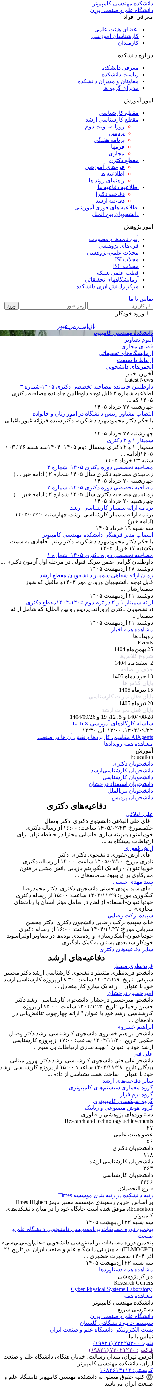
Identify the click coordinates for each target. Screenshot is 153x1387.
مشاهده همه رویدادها (128, 744)
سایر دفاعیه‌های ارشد (127, 1081)
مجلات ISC (126, 266)
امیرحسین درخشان (130, 993)
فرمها (118, 147)
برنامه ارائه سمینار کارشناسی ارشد (111, 508)
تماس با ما (140, 299)
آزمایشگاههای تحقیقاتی (112, 280)
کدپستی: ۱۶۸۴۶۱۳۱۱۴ (126, 1370)
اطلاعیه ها (112, 174)
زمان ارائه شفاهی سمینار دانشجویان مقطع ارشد (96, 575)
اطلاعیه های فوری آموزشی (106, 207)
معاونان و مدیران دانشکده (108, 81)
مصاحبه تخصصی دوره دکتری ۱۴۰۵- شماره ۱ (100, 555)
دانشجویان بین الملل (115, 214)
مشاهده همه (138, 1296)
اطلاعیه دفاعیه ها (118, 187)
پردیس (117, 133)
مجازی (117, 153)
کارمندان (128, 43)
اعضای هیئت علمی (116, 29)
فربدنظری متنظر (133, 966)
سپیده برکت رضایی (130, 915)
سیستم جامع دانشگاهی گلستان (116, 1323)
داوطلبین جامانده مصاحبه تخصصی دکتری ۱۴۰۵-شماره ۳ (86, 387)
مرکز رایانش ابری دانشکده (107, 286)
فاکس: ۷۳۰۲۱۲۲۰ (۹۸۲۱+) (121, 1350)
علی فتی (142, 1054)
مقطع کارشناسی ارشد (112, 120)
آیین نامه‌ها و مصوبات (114, 239)
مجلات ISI (127, 259)
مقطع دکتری (124, 160)
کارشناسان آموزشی (115, 36)
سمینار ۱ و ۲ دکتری (130, 440)
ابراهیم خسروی (134, 1027)
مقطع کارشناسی (119, 113)
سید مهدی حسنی (133, 882)
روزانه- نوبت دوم (105, 126)
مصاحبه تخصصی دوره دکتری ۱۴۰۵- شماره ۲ (100, 467)
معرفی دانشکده (120, 68)
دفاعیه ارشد (110, 201)
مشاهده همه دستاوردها (126, 1269)
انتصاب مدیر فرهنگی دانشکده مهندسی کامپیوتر (97, 535)
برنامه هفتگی (109, 140)
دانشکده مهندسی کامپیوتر (123, 333)
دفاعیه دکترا (110, 194)
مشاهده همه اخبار (132, 629)
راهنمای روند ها (107, 180)
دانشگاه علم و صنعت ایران (121, 1316)
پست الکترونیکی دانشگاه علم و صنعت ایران (101, 1330)
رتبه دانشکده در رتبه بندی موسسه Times (105, 1195)
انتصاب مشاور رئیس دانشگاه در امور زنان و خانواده (93, 414)
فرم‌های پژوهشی (119, 246)
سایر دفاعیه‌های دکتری (126, 949)
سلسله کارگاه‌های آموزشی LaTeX (113, 724)
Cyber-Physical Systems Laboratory (111, 1289)
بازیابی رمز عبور (76, 326)
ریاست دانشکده (120, 74)
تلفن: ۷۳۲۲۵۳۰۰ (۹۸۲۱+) (123, 1343)
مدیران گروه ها (121, 88)
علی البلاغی (139, 814)
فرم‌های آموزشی (105, 167)
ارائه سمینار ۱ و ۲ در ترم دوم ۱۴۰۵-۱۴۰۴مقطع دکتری (89, 602)
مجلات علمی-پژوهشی (113, 253)
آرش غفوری (138, 848)
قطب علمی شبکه (118, 273)
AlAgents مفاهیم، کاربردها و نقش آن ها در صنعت (95, 737)
